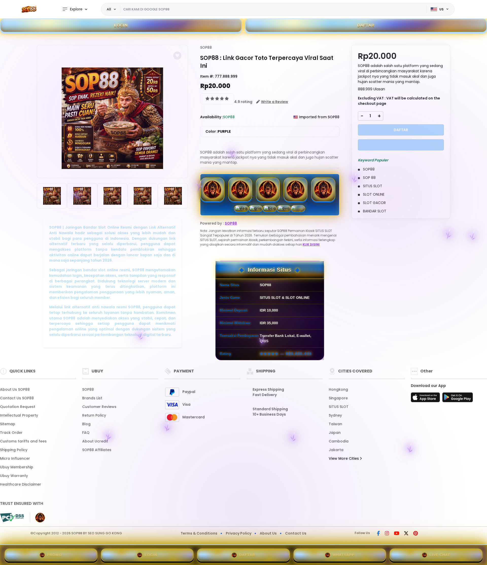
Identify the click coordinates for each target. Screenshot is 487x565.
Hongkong (338, 389)
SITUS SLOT (339, 406)
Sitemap (7, 423)
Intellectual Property (19, 415)
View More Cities (344, 458)
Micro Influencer (15, 458)
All (109, 9)
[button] (177, 56)
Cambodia (339, 441)
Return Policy (94, 415)
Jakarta (336, 449)
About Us (268, 533)
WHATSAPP (343, 555)
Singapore (338, 398)
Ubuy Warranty (14, 475)
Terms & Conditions (199, 533)
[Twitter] (406, 533)
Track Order (11, 432)
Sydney (335, 415)
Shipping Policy (13, 449)
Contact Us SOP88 (17, 398)
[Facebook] (378, 533)
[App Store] (426, 398)
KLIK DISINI (311, 244)
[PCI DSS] (12, 517)
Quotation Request (17, 406)
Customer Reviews (99, 406)
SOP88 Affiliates (96, 449)
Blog (86, 423)
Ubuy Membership (16, 467)
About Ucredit (95, 441)
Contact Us (295, 533)
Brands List (92, 398)
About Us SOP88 (15, 389)
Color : (218, 131)
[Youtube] (396, 533)
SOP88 (206, 47)
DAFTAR (366, 25)
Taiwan (335, 423)
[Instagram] (387, 533)
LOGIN (121, 25)
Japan (335, 432)
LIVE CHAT (439, 555)
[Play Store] (457, 398)
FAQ (86, 432)
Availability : (211, 116)
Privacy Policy (238, 533)
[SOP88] (29, 9)
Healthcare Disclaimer (20, 484)
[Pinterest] (415, 533)
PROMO (54, 555)
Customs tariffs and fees (23, 441)
